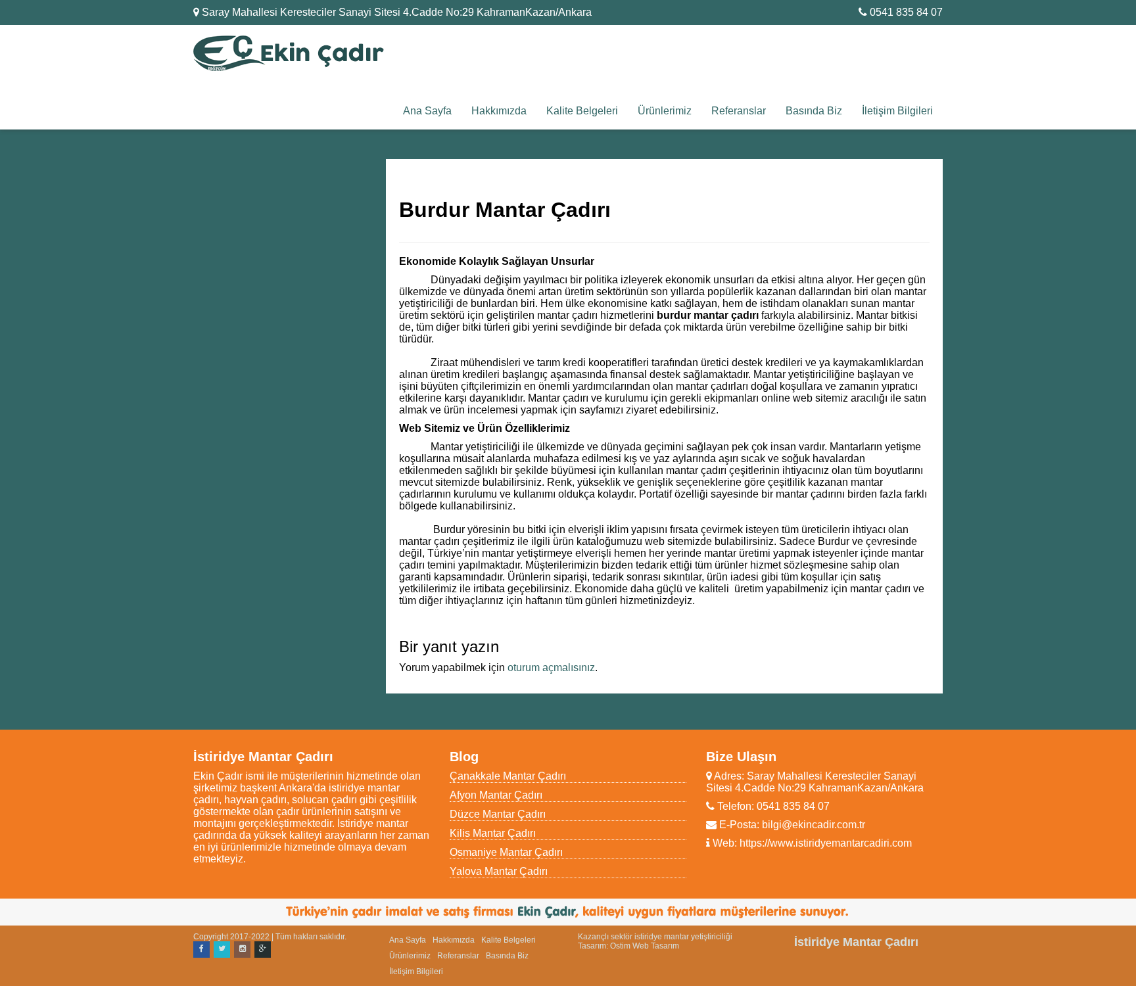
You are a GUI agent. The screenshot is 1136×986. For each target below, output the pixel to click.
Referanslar (738, 110)
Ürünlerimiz (665, 110)
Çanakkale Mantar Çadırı (508, 776)
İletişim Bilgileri (897, 110)
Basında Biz (814, 110)
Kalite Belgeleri (582, 110)
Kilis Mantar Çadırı (493, 833)
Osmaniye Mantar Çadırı (506, 852)
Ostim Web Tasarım (644, 946)
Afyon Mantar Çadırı (496, 795)
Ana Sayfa (427, 110)
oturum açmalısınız (551, 667)
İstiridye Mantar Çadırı (856, 942)
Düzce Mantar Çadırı (498, 814)
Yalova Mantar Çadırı (499, 871)
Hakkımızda (499, 110)
